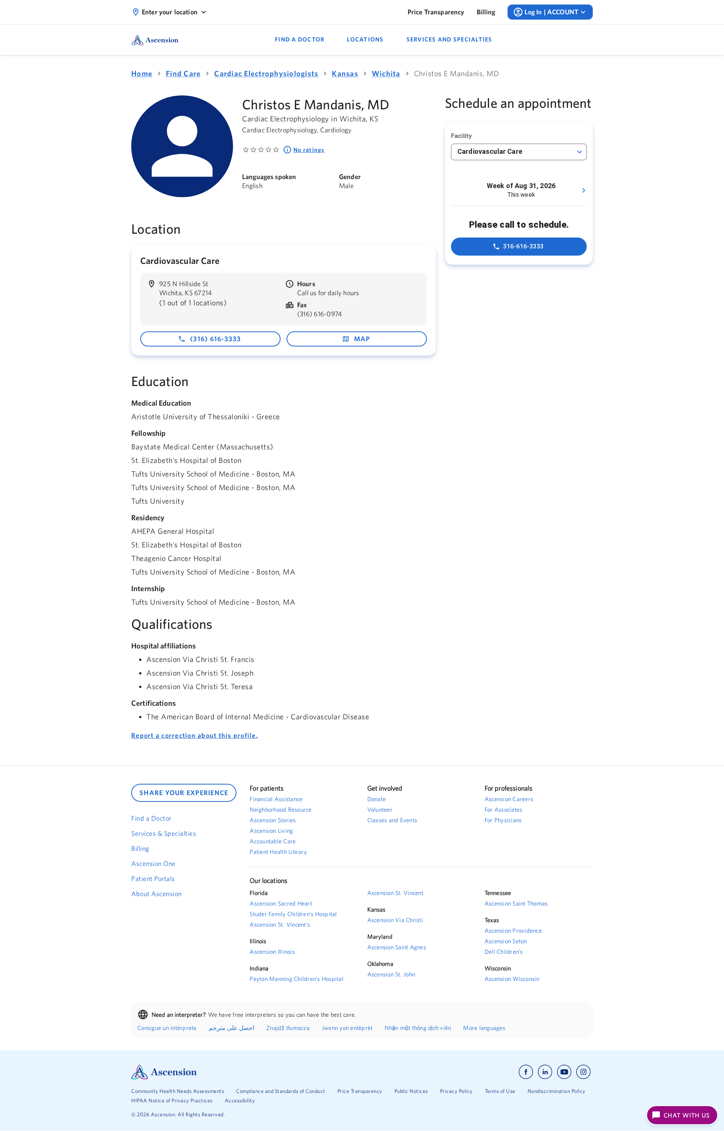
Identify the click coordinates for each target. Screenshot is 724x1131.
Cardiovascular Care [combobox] (489, 151)
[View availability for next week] (583, 190)
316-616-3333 (523, 246)
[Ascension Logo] (246, 1072)
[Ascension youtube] (564, 1072)
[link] (436, 12)
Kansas (345, 73)
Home (141, 73)
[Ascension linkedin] (545, 1072)
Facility (461, 135)
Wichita (386, 73)
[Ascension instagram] (583, 1072)
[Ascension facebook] (525, 1072)
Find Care (183, 73)
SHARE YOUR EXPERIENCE (184, 793)
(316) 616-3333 (215, 339)
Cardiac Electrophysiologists (266, 73)
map (362, 339)
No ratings (309, 149)
